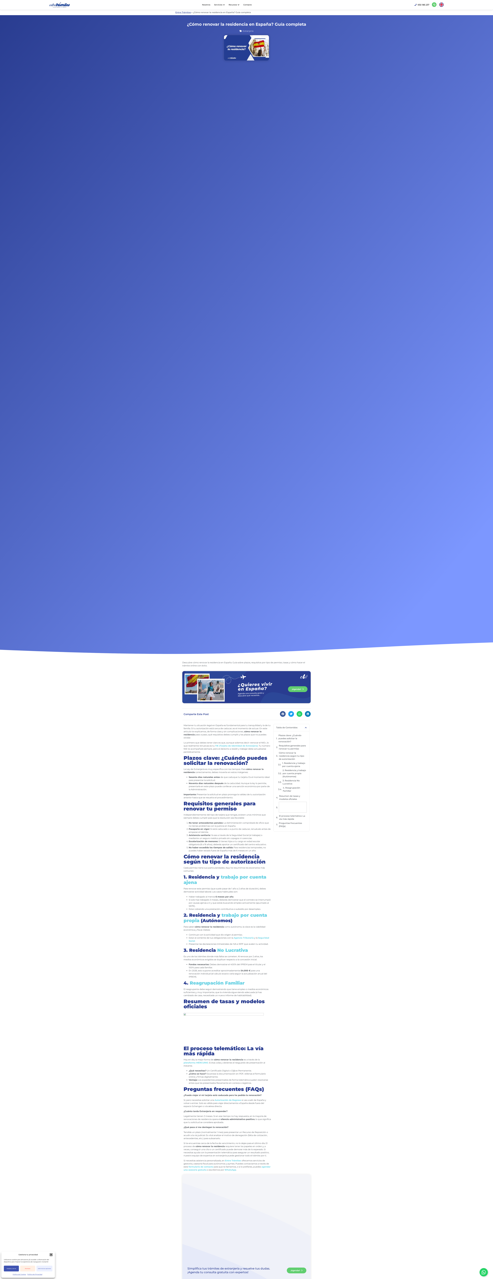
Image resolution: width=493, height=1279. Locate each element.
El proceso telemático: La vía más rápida (292, 817)
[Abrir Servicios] (224, 4)
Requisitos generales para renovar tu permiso (292, 747)
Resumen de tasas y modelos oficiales (289, 797)
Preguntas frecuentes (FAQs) (290, 824)
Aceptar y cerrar (11, 1268)
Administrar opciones (44, 1268)
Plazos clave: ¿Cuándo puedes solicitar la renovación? (289, 738)
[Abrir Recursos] (238, 4)
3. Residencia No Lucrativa (291, 782)
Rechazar (27, 1268)
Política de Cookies (19, 1274)
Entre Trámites (183, 12)
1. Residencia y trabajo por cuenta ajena (293, 764)
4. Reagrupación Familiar (291, 789)
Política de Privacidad (34, 1274)
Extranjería (248, 31)
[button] (51, 1254)
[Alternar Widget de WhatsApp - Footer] (484, 1272)
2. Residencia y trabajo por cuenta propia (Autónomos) (294, 773)
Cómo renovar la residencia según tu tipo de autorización (291, 756)
